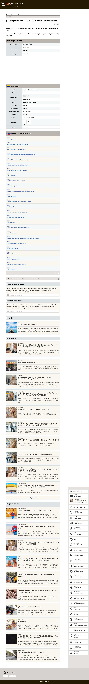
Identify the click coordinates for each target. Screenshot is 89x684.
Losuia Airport (37, 279)
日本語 (57, 24)
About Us (6, 675)
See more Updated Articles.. (32, 498)
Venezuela (25, 54)
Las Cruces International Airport (17, 279)
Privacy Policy (12, 675)
